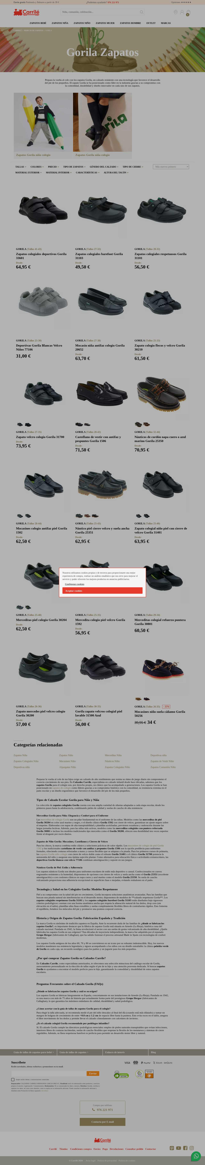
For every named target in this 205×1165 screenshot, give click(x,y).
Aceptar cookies (73, 591)
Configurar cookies (74, 584)
